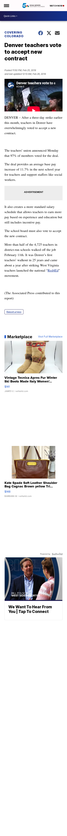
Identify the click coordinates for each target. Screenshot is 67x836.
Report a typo (14, 311)
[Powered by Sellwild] (57, 554)
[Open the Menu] (6, 5)
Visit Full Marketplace (50, 336)
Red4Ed (53, 270)
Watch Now (56, 6)
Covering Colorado (14, 34)
